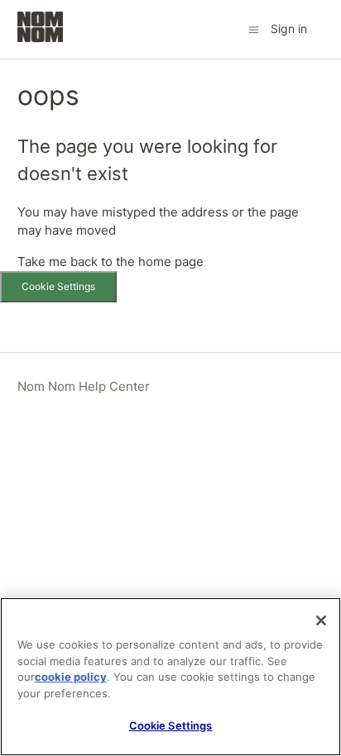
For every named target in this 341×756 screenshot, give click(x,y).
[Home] (40, 37)
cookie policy (71, 676)
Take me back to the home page (110, 261)
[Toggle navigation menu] (253, 28)
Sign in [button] (289, 28)
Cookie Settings (58, 286)
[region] (170, 676)
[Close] (321, 620)
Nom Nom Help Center (83, 386)
